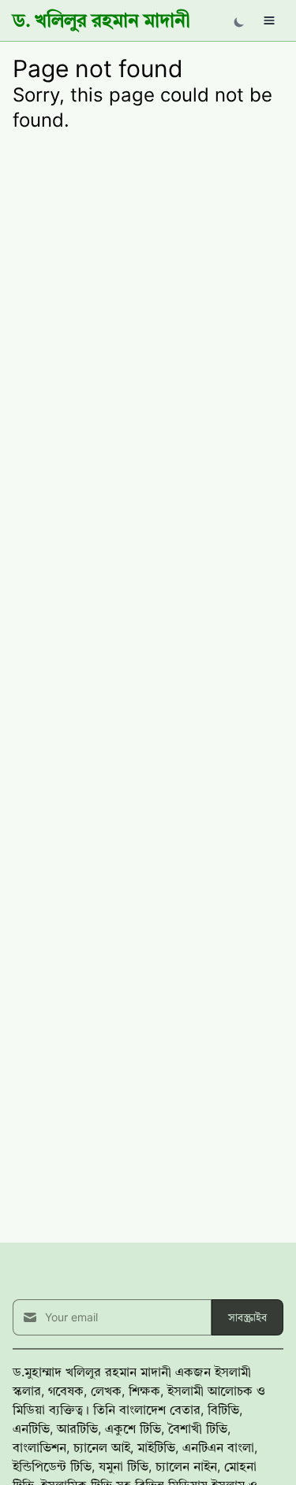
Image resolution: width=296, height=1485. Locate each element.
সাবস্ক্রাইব (247, 1317)
